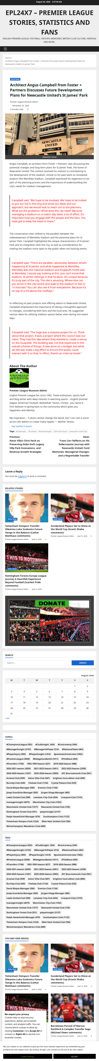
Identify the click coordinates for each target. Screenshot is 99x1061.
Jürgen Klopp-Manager (55, 792)
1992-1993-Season (38, 763)
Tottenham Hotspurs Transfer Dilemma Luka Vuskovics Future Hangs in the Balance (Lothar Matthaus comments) (23, 530)
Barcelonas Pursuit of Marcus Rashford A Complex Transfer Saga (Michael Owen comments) (70, 1029)
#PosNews (32, 431)
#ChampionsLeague (19, 744)
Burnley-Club (15, 783)
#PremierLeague (18, 758)
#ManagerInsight (18, 749)
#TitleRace (69, 758)
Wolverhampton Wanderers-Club (25, 826)
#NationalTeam (72, 749)
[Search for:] (38, 662)
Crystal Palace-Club (63, 783)
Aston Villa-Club (39, 778)
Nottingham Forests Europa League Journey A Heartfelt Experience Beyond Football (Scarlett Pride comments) (26, 580)
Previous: (27, 444)
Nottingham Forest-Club (21, 811)
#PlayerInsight (40, 754)
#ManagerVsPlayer (46, 749)
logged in (22, 476)
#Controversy (67, 744)
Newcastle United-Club (78, 431)
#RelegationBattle (45, 758)
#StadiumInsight (45, 431)
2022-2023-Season (73, 768)
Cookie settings (27, 1056)
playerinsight (50, 811)
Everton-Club (48, 787)
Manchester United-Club (22, 807)
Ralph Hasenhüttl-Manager (23, 816)
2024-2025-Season (60, 431)
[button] (5, 49)
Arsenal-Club (15, 778)
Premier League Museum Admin (24, 102)
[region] (49, 1051)
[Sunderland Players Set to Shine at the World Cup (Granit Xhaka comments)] (72, 508)
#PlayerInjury (16, 754)
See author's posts (22, 426)
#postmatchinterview (68, 754)
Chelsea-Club (38, 783)
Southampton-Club (56, 816)
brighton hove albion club (69, 778)
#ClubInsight (21, 431)
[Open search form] (95, 48)
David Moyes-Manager (20, 787)
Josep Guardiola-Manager (22, 792)
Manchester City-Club (47, 802)
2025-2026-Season (46, 773)
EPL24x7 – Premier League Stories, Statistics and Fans (49, 22)
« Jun (7, 718)
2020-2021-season (18, 768)
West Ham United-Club (56, 821)
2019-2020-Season (65, 763)
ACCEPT (74, 1056)
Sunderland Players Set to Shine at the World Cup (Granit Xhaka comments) (71, 529)
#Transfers (15, 763)
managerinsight (18, 802)
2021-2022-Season (46, 768)
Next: (70, 446)
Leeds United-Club (18, 797)
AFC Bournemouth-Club (76, 773)
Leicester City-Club (46, 797)
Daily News (15, 79)
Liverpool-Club (71, 797)
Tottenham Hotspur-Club (22, 821)
